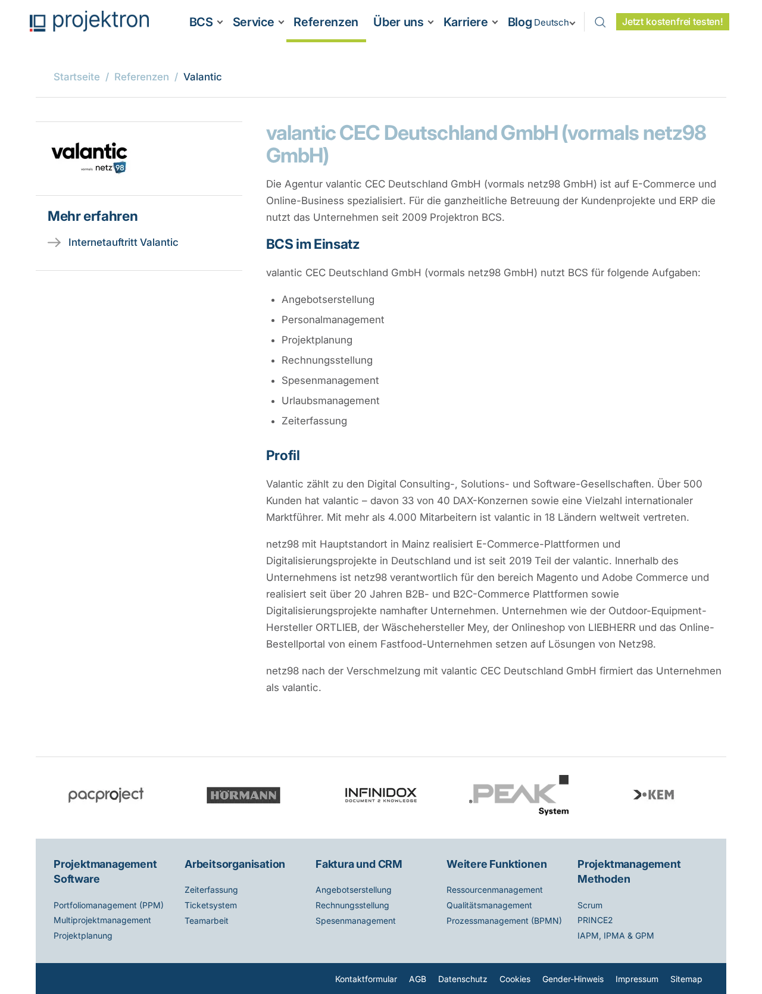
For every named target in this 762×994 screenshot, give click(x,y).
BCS (201, 22)
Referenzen (325, 22)
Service (253, 22)
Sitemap (686, 979)
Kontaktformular (366, 979)
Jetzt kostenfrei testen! (672, 21)
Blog (520, 22)
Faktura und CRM (359, 864)
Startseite (77, 77)
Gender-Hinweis (573, 979)
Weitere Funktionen (496, 864)
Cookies (514, 979)
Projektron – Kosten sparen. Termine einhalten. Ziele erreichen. (89, 21)
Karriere (466, 22)
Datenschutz (463, 979)
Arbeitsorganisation (235, 864)
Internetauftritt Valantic (123, 242)
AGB (417, 979)
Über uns (398, 22)
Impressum (637, 979)
